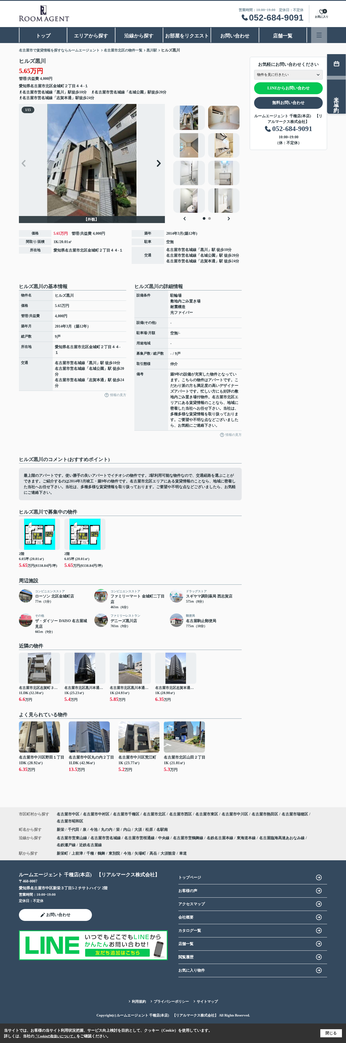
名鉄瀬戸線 (67, 845)
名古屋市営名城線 (181, 250)
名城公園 (207, 255)
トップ (43, 35)
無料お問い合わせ (288, 102)
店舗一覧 (282, 35)
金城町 (58, 86)
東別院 (114, 853)
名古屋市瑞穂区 (295, 814)
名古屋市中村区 (96, 814)
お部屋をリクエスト (187, 35)
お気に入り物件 (191, 970)
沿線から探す (139, 35)
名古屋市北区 (41, 86)
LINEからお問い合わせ (288, 88)
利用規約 (139, 1001)
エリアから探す (91, 35)
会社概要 (186, 917)
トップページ (189, 877)
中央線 (164, 838)
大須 (138, 830)
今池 (94, 830)
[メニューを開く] (319, 35)
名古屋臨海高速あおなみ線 (282, 838)
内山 (127, 830)
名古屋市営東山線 (72, 838)
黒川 (204, 250)
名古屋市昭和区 (70, 821)
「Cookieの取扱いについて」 (55, 1036)
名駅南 (162, 830)
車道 (183, 853)
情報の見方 (118, 395)
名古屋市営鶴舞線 (188, 838)
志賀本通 (207, 261)
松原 (149, 830)
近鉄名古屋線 (90, 845)
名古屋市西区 (180, 814)
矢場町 (140, 853)
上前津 (77, 853)
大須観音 (168, 853)
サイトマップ (207, 1001)
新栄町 (62, 853)
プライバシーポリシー (171, 1001)
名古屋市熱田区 (265, 814)
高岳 (153, 853)
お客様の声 (187, 891)
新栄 (61, 830)
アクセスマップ (191, 904)
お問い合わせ (234, 35)
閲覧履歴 (186, 957)
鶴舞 (101, 853)
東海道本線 (247, 838)
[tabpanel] (207, 159)
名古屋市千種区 (126, 814)
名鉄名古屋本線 (220, 838)
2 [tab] (209, 218)
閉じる (331, 1033)
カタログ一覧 (189, 930)
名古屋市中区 (68, 814)
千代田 (74, 830)
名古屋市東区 (206, 814)
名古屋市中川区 (235, 814)
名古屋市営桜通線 (140, 838)
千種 (90, 853)
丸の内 (107, 830)
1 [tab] (204, 218)
